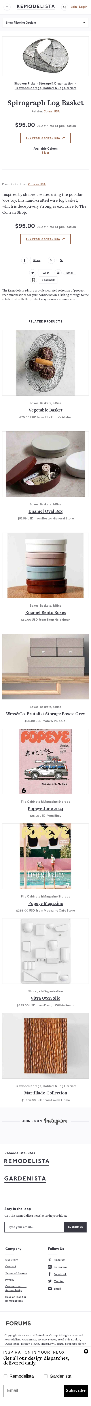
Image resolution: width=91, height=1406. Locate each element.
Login (83, 6)
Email (57, 1288)
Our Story (11, 1260)
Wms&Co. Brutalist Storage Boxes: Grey (45, 714)
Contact (10, 1266)
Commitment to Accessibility (16, 1288)
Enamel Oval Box (45, 511)
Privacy (9, 1279)
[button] (64, 7)
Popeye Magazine (45, 903)
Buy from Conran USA (43, 138)
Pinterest (60, 1260)
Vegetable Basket (46, 410)
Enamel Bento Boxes (45, 613)
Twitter (59, 1281)
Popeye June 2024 (45, 809)
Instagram (60, 1267)
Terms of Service (16, 1273)
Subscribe (75, 1390)
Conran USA (52, 111)
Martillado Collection (45, 1093)
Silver (45, 152)
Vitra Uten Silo (45, 998)
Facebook (60, 1274)
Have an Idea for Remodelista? (15, 1299)
